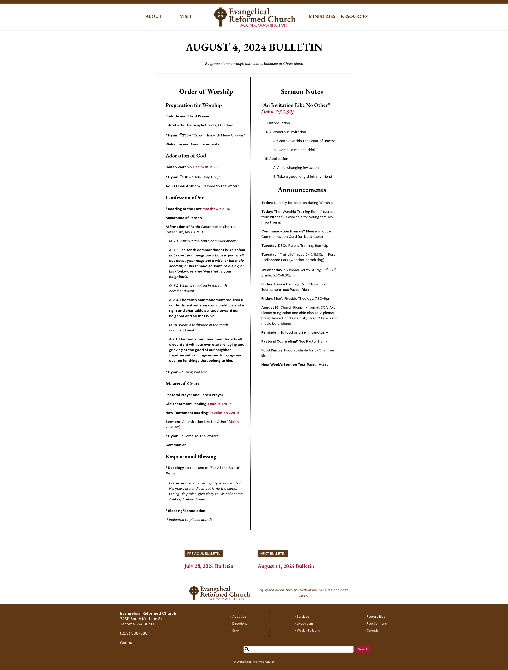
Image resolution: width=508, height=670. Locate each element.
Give (235, 630)
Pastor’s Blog (376, 616)
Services (303, 616)
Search (363, 649)
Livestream (305, 623)
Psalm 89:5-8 (205, 167)
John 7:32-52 (277, 111)
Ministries (322, 16)
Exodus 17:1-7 (219, 403)
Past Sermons (377, 623)
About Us (239, 616)
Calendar (373, 630)
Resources (354, 16)
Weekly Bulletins (308, 630)
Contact (127, 642)
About (153, 16)
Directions (239, 623)
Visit (186, 16)
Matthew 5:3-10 (216, 208)
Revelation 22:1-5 (224, 412)
